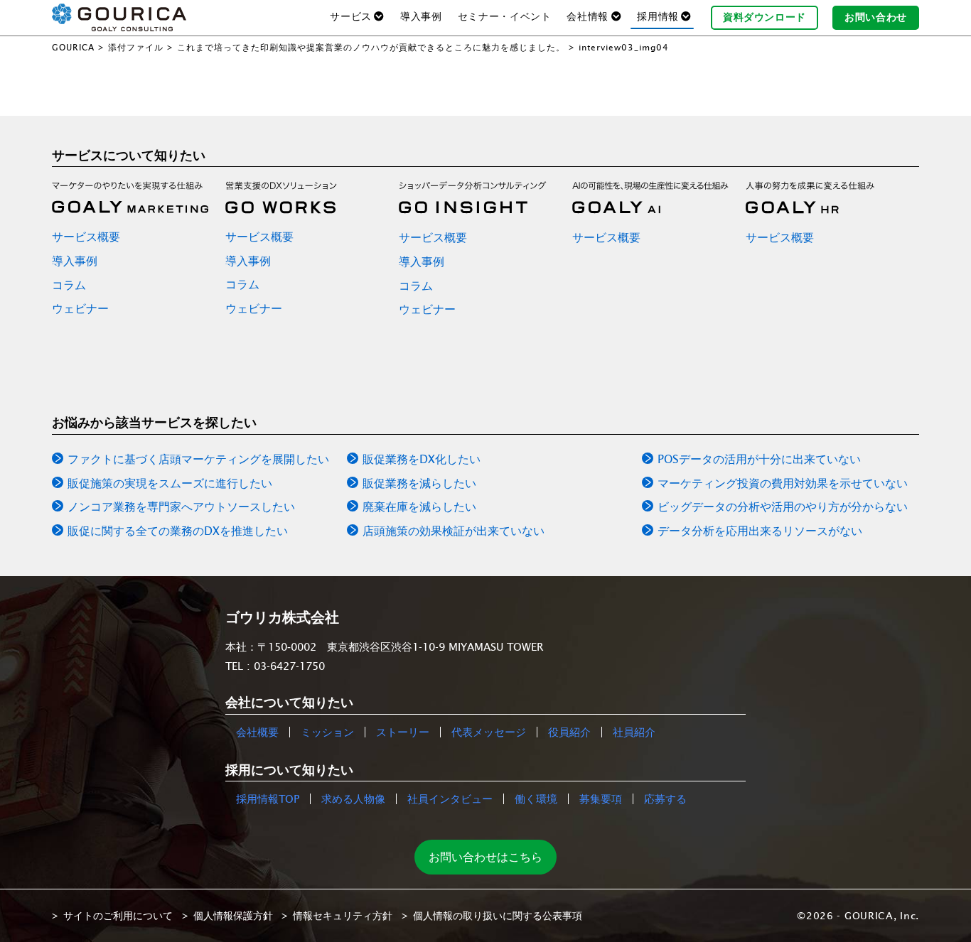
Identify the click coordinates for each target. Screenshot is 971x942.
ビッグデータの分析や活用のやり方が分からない (783, 506)
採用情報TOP (267, 799)
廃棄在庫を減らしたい (419, 506)
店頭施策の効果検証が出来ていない (453, 530)
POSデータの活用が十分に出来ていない (759, 459)
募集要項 (600, 799)
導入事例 (421, 16)
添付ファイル (135, 47)
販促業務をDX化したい (422, 459)
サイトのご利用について (118, 915)
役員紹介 (569, 732)
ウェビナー (80, 308)
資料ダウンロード (764, 17)
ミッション (327, 732)
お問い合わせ (875, 17)
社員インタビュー (450, 799)
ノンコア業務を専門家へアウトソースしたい (181, 506)
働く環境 (536, 799)
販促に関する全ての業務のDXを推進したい (178, 530)
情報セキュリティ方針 (342, 915)
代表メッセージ (488, 732)
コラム (69, 284)
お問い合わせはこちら (485, 856)
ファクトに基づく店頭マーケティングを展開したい (198, 459)
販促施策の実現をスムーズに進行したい (170, 483)
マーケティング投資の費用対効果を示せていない (783, 483)
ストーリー (402, 732)
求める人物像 (353, 799)
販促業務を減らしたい (419, 483)
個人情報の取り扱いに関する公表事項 (497, 915)
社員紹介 (634, 732)
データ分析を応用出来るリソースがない (760, 530)
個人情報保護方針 (233, 915)
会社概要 (257, 732)
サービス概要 (86, 236)
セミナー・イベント (505, 16)
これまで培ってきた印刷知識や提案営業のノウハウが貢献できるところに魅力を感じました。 (371, 47)
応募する (665, 799)
